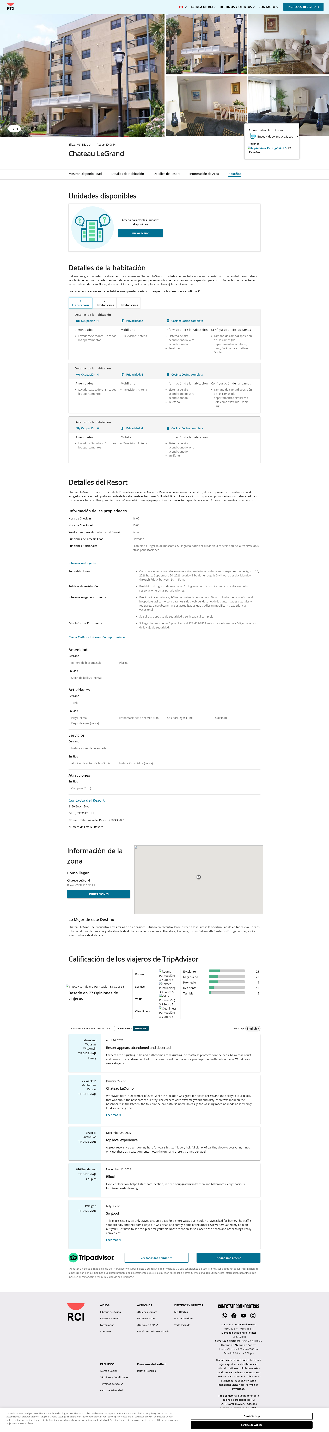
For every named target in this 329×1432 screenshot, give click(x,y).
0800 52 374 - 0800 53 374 (239, 1328)
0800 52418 (239, 1336)
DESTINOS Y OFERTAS (236, 7)
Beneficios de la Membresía (153, 1331)
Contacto (105, 1331)
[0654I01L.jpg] (288, 44)
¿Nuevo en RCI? (146, 1325)
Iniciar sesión (140, 233)
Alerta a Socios (108, 1370)
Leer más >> (114, 1115)
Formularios (107, 1325)
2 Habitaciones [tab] (104, 303)
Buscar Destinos (183, 1318)
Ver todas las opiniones (156, 1258)
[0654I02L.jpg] (206, 106)
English (252, 1028)
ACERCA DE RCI (202, 7)
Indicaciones (99, 894)
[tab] (85, 173)
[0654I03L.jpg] (288, 106)
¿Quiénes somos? (147, 1312)
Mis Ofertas (181, 1312)
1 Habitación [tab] (80, 303)
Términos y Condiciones (114, 1377)
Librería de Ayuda (110, 1312)
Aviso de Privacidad (111, 1390)
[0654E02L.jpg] (206, 44)
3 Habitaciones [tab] (128, 303)
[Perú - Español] (182, 6)
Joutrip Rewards (146, 1370)
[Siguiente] (297, 136)
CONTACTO (267, 7)
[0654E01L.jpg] (82, 75)
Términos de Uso (110, 1383)
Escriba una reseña (228, 1258)
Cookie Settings (252, 1416)
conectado (124, 1028)
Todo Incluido (182, 1325)
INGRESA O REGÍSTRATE (303, 7)
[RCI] (10, 6)
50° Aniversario (146, 1318)
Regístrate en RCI (110, 1318)
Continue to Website (251, 1424)
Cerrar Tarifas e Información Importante (95, 637)
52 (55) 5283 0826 (252, 1341)
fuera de (140, 1028)
